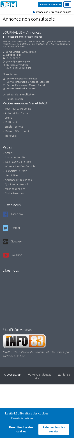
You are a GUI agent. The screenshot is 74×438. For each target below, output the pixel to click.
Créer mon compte (61, 12)
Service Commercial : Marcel (21, 85)
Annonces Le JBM (15, 157)
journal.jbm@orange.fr (18, 61)
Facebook (17, 214)
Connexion (42, 12)
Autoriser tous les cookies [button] (54, 429)
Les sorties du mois (16, 171)
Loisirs (8, 118)
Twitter (15, 227)
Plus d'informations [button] (22, 418)
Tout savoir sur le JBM (18, 162)
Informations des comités (20, 166)
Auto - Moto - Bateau (17, 113)
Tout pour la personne (18, 109)
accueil (9, 153)
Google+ (16, 241)
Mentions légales (15, 189)
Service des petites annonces (22, 78)
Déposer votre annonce (50, 4)
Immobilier (11, 136)
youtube (17, 255)
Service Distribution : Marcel (21, 88)
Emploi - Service (14, 127)
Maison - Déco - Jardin (17, 131)
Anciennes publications (18, 180)
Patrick (41, 85)
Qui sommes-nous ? (16, 184)
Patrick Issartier (15, 99)
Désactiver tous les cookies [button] (21, 429)
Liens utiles (11, 175)
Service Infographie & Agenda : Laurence (28, 82)
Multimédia (11, 122)
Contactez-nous (14, 193)
